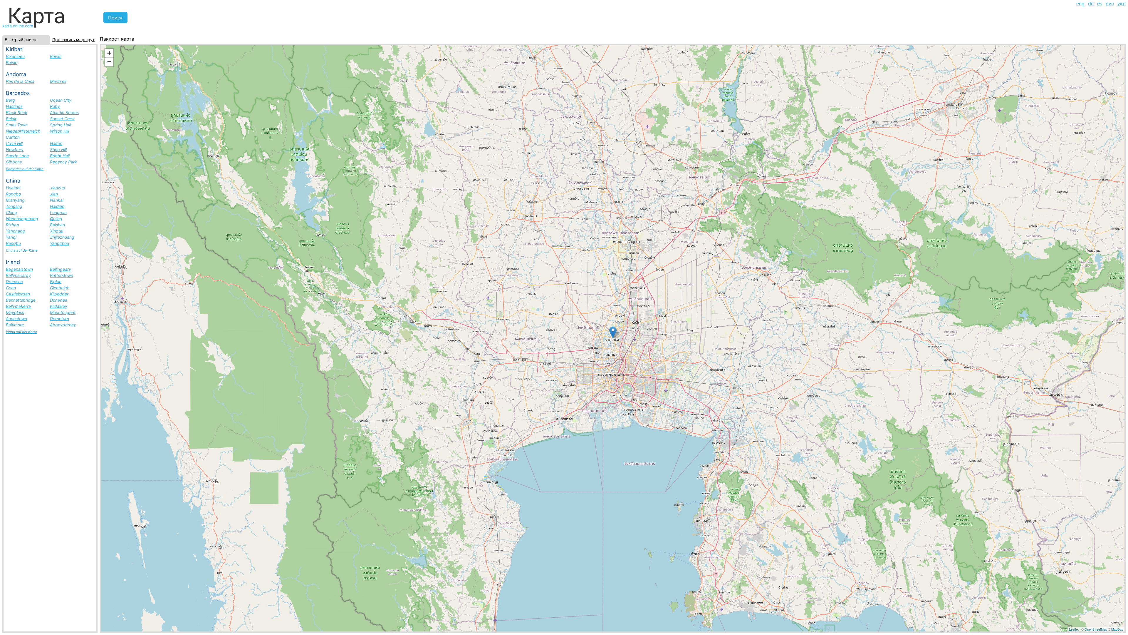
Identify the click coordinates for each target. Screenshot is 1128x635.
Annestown (16, 318)
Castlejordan (18, 293)
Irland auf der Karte (21, 332)
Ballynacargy (18, 275)
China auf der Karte (22, 250)
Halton (56, 143)
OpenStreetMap (1096, 629)
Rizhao (12, 224)
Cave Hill (14, 143)
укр (1121, 3)
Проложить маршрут (73, 39)
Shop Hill (58, 149)
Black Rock (16, 112)
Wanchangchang (22, 218)
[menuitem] (1080, 3)
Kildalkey (58, 306)
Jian (54, 193)
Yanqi (11, 237)
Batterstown (61, 275)
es (1099, 3)
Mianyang (15, 200)
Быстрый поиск (20, 39)
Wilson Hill (59, 130)
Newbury (15, 149)
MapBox (1117, 629)
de (1091, 3)
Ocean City (60, 100)
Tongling (14, 206)
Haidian (57, 206)
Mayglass (15, 312)
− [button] (109, 62)
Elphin (55, 281)
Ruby (55, 106)
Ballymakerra (18, 306)
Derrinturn (59, 318)
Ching (11, 212)
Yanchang (15, 230)
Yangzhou (59, 243)
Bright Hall (60, 155)
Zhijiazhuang (62, 237)
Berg (10, 100)
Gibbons (14, 161)
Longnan (58, 212)
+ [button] (109, 53)
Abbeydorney (63, 324)
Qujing (56, 218)
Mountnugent (62, 312)
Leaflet (1074, 629)
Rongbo (13, 193)
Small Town (17, 124)
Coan (11, 287)
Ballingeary (60, 269)
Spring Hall (60, 124)
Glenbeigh (59, 287)
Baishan (57, 224)
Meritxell (58, 81)
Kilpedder (59, 293)
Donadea (58, 300)
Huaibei (13, 187)
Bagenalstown (19, 269)
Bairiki (55, 56)
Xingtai (56, 230)
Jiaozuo (57, 187)
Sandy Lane (17, 155)
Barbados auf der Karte (24, 169)
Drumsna (14, 281)
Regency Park (63, 161)
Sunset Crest (62, 118)
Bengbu (13, 243)
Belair (11, 118)
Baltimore (15, 324)
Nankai (56, 200)
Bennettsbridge (21, 300)
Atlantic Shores (64, 112)
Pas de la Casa (20, 81)
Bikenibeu (15, 56)
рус (1110, 3)
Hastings (14, 106)
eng (1080, 3)
